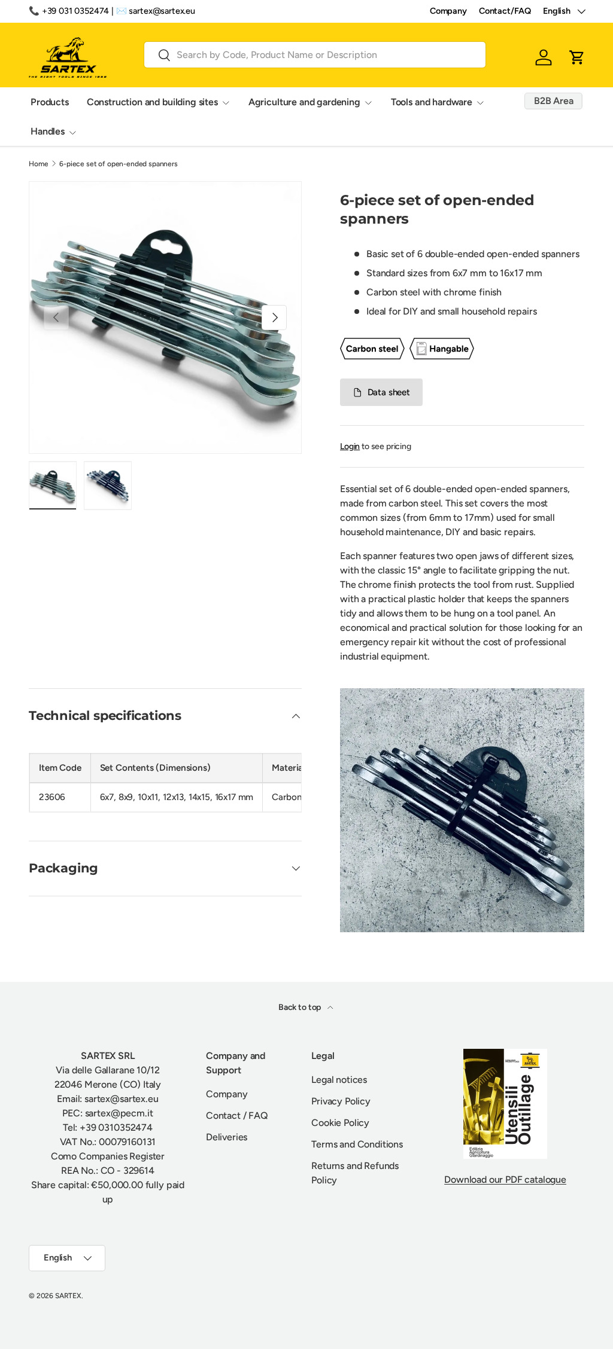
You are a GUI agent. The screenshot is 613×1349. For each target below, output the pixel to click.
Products (50, 102)
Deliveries (226, 1137)
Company (448, 10)
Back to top (300, 1007)
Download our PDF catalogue (505, 1179)
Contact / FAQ (237, 1115)
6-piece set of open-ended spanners (118, 163)
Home (38, 163)
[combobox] (314, 55)
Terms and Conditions (357, 1144)
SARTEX (68, 1296)
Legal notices (339, 1079)
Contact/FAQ (505, 10)
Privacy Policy (341, 1101)
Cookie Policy (340, 1122)
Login (350, 446)
